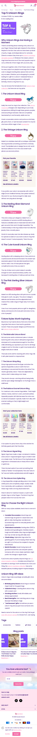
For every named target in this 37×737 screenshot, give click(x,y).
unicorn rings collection (11, 329)
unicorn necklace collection (16, 566)
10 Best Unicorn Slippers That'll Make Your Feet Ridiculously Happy (10, 647)
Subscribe (18, 684)
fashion (17, 625)
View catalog (2, 5)
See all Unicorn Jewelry (10, 184)
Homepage (4, 10)
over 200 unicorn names (9, 615)
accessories (25, 124)
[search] (5, 5)
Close (18, 705)
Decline (7, 734)
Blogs (11, 10)
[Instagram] (16, 700)
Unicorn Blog (18, 10)
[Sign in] (31, 6)
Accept (16, 734)
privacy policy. (18, 730)
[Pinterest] (20, 700)
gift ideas (28, 625)
